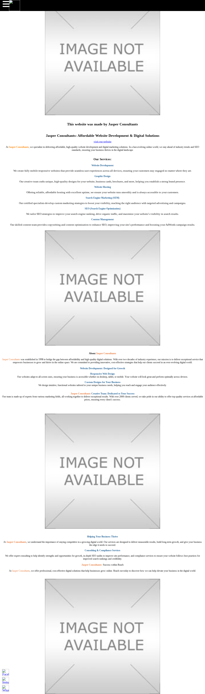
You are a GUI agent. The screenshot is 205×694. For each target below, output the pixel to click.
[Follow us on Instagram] (5, 680)
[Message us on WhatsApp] (5, 688)
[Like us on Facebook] (5, 672)
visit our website (103, 141)
